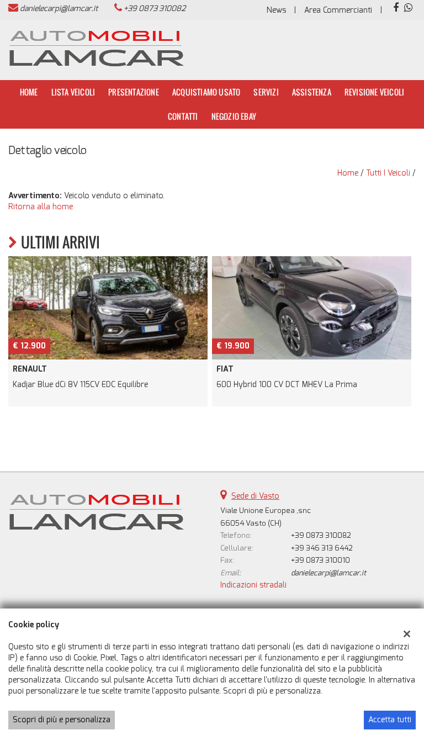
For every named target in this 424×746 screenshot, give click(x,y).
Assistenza (311, 92)
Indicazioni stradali (253, 585)
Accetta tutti (389, 720)
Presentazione (133, 92)
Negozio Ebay (233, 116)
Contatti (183, 116)
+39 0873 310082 (155, 8)
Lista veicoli (73, 92)
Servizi (265, 92)
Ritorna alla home (40, 207)
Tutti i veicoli (388, 173)
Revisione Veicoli (374, 92)
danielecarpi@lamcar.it (59, 8)
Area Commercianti (338, 10)
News (276, 10)
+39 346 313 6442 (322, 548)
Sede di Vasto (255, 496)
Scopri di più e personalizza (61, 720)
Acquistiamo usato (206, 92)
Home (29, 92)
